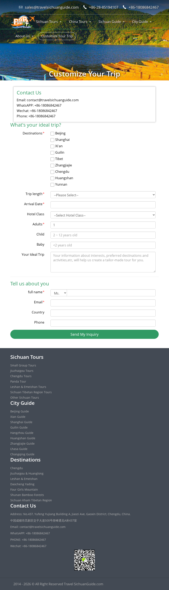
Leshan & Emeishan (24, 479)
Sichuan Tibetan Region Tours (31, 392)
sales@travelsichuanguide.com (52, 7)
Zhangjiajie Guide (22, 443)
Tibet (58, 159)
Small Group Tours (23, 365)
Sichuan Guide (110, 21)
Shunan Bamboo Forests (27, 495)
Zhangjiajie (63, 165)
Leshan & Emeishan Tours (28, 387)
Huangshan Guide (22, 438)
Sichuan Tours (47, 21)
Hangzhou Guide (21, 433)
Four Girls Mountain (24, 489)
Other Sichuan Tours (24, 397)
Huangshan (63, 178)
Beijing (60, 133)
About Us (22, 36)
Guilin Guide (19, 427)
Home (20, 21)
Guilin (59, 152)
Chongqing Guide (22, 454)
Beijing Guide (19, 411)
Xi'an (58, 146)
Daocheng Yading (22, 484)
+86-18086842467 (144, 7)
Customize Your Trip (57, 36)
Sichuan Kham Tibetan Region (31, 500)
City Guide (140, 21)
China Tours (78, 21)
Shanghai (62, 139)
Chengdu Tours (21, 376)
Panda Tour (18, 381)
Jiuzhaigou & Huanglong (26, 473)
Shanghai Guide (21, 422)
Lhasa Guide (18, 449)
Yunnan (60, 184)
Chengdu (61, 171)
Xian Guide (17, 417)
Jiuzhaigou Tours (21, 371)
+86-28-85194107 (103, 7)
